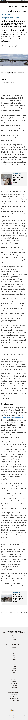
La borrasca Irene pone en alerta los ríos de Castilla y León (18, 598)
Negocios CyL (14, 687)
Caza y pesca (14, 677)
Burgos (14, 653)
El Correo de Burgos (14, 698)
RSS (14, 641)
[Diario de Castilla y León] (14, 6)
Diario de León (14, 694)
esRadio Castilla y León (14, 703)
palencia (15, 11)
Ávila (14, 651)
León (14, 655)
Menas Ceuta (19, 2)
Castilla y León (5, 15)
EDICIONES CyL (23, 0)
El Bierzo (14, 657)
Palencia (14, 659)
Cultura (14, 672)
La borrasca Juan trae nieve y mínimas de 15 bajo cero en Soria (18, 179)
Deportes (14, 674)
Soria (15, 612)
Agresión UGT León (11, 2)
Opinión (14, 670)
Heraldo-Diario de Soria (14, 700)
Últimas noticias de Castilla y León (14, 689)
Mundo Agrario (14, 683)
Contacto (14, 639)
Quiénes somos (14, 635)
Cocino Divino (14, 679)
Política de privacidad (12, 716)
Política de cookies (22, 716)
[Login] (26, 6)
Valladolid (5, 612)
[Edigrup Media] (14, 710)
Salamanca (14, 661)
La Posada (14, 681)
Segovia (11, 612)
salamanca (22, 11)
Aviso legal (4, 716)
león (11, 11)
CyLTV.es (14, 702)
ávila (2, 11)
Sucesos (14, 676)
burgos (7, 11)
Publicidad (14, 637)
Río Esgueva (20, 612)
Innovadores (14, 685)
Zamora (14, 668)
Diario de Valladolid (14, 696)
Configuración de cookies (14, 717)
